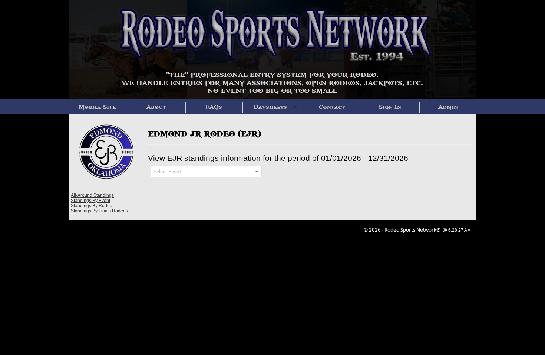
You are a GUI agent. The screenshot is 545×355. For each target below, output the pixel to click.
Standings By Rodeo (91, 205)
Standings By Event (90, 200)
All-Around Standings (92, 195)
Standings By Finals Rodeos (99, 211)
